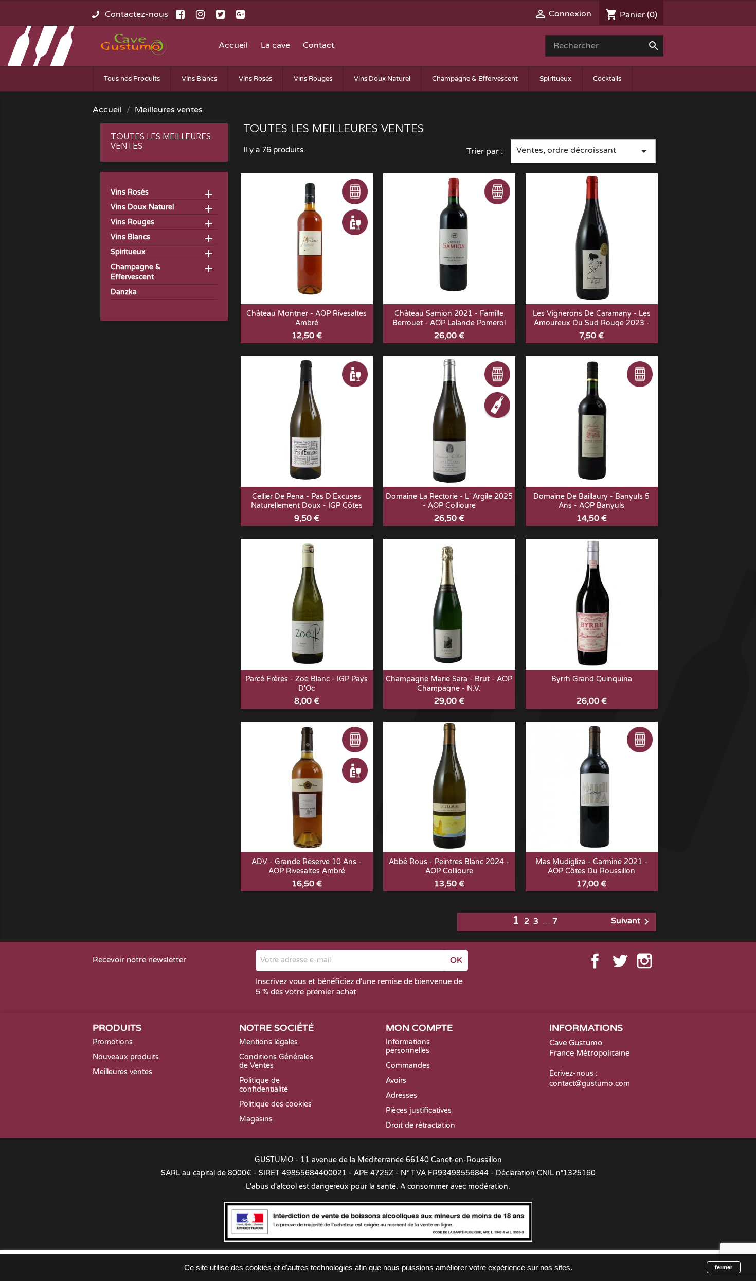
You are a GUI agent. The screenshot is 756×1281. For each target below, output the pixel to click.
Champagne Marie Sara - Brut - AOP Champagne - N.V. (449, 684)
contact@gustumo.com (589, 1083)
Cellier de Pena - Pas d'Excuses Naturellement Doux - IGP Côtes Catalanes (307, 505)
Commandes (408, 1065)
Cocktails (607, 79)
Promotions (113, 1042)
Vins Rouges (313, 79)
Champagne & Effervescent (475, 79)
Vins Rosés (255, 79)
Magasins (256, 1119)
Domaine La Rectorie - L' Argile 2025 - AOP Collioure (449, 501)
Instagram (644, 961)
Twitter (619, 961)
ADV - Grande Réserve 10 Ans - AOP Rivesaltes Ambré (306, 866)
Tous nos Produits (132, 79)
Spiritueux (555, 79)
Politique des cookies (275, 1104)
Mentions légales (268, 1042)
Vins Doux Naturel (382, 79)
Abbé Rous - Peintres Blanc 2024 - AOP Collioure (449, 866)
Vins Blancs (199, 79)
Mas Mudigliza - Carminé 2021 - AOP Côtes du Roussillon (591, 866)
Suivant (632, 922)
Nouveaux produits (126, 1056)
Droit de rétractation (420, 1125)
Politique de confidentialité (263, 1085)
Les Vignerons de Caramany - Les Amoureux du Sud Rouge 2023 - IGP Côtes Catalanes (592, 323)
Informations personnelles (408, 1046)
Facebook (595, 961)
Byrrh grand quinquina (591, 679)
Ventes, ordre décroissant (583, 151)
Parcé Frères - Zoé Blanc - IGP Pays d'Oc (306, 684)
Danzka (124, 292)
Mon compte (419, 1027)
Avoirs (396, 1080)
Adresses (401, 1095)
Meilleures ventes (122, 1071)
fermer (723, 1267)
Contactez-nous (136, 14)
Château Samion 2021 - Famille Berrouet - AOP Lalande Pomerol (449, 318)
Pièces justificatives (419, 1110)
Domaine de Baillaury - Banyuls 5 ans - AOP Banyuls (591, 501)
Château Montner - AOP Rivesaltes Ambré (306, 318)
